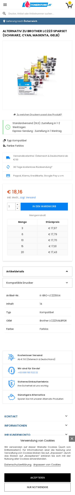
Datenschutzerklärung (17, 464)
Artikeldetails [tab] (15, 271)
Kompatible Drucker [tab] (19, 282)
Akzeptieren (37, 477)
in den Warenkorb (44, 206)
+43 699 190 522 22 (28, 372)
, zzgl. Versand (27, 197)
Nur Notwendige (37, 487)
